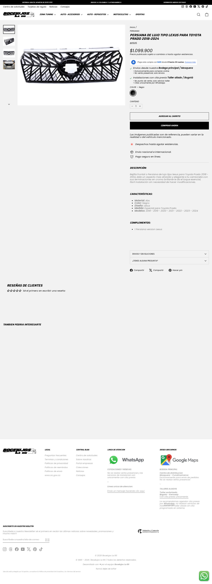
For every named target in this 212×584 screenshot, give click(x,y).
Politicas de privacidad (56, 463)
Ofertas (139, 14)
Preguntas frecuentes (55, 455)
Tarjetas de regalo (37, 6)
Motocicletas (121, 14)
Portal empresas (84, 463)
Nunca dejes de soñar (106, 568)
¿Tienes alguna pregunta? (145, 260)
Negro (133, 93)
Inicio (132, 27)
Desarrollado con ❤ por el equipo (106, 564)
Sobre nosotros (83, 459)
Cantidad (134, 101)
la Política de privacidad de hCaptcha (50, 572)
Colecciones (82, 467)
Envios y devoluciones (143, 254)
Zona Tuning (46, 14)
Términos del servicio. (74, 572)
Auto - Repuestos (96, 14)
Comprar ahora (169, 125)
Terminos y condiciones (56, 459)
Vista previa (27, 404)
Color (137, 87)
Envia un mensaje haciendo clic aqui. (126, 490)
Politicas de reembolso (56, 467)
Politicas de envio (53, 471)
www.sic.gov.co (52, 475)
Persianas (134, 31)
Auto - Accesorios (70, 14)
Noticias (53, 6)
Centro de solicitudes (14, 6)
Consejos (65, 6)
